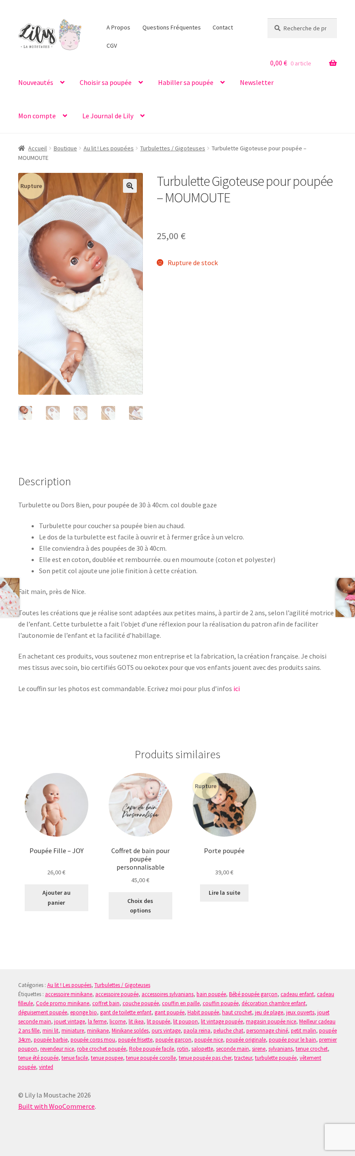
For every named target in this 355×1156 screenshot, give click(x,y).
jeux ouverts (300, 1012)
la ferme (97, 1021)
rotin (182, 1048)
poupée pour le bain (292, 1039)
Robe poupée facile (151, 1048)
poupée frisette (135, 1039)
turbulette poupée (276, 1058)
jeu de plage (269, 1012)
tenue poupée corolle (151, 1058)
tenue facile (74, 1058)
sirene (258, 1048)
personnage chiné (267, 1030)
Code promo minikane (62, 1003)
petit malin (303, 1030)
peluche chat (228, 1030)
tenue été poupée (38, 1058)
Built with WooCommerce (56, 1106)
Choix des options (140, 906)
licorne (118, 1021)
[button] (130, 186)
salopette (202, 1048)
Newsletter (257, 82)
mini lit (50, 1030)
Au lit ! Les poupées (109, 148)
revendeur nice (57, 1048)
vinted (46, 1067)
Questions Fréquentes (171, 27)
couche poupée (141, 1003)
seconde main (232, 1048)
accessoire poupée (117, 994)
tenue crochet (312, 1048)
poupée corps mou (93, 1039)
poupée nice (208, 1039)
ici (236, 688)
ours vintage (166, 1030)
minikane (98, 1030)
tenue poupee (107, 1058)
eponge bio (83, 1012)
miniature (72, 1030)
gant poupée (169, 1012)
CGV (111, 45)
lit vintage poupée (222, 1021)
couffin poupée (221, 1003)
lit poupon (185, 1021)
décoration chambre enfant (274, 1003)
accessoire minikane (68, 994)
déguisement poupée (42, 1012)
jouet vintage (69, 1021)
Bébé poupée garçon (253, 994)
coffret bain (105, 1003)
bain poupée (211, 994)
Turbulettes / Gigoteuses (172, 148)
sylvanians (280, 1048)
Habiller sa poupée (185, 82)
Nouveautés (35, 82)
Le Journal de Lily (107, 115)
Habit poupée (203, 1012)
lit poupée (158, 1021)
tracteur (243, 1058)
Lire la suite (224, 892)
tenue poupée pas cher (205, 1058)
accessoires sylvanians (168, 994)
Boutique (65, 148)
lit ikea (136, 1021)
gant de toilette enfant (126, 1012)
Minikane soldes (130, 1030)
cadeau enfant (297, 994)
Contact (223, 27)
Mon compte (37, 115)
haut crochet (237, 1012)
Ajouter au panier (56, 897)
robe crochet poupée (101, 1048)
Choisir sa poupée (106, 82)
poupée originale (246, 1039)
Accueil (37, 148)
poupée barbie (51, 1039)
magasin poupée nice (271, 1021)
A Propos (118, 27)
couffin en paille (181, 1003)
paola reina (197, 1030)
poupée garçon (173, 1039)
